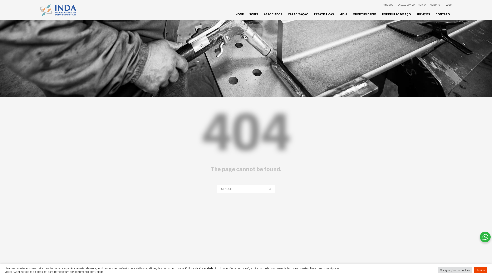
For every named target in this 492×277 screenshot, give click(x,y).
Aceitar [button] (481, 270)
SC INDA (422, 5)
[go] (270, 189)
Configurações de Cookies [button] (455, 270)
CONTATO (435, 5)
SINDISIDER (388, 5)
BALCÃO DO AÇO (406, 5)
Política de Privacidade (199, 268)
